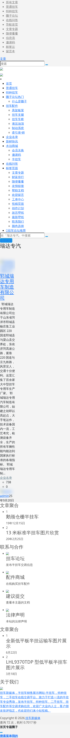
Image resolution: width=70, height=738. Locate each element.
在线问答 (12, 20)
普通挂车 (12, 7)
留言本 (10, 51)
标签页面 (12, 168)
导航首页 (12, 24)
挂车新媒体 (32, 718)
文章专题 (12, 29)
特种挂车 (12, 11)
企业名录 (6, 478)
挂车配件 (12, 106)
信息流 (10, 38)
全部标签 (6, 240)
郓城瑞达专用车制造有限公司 (7, 287)
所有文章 (12, 2)
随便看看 (12, 33)
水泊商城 (12, 146)
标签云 (10, 47)
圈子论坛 (12, 16)
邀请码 (10, 42)
